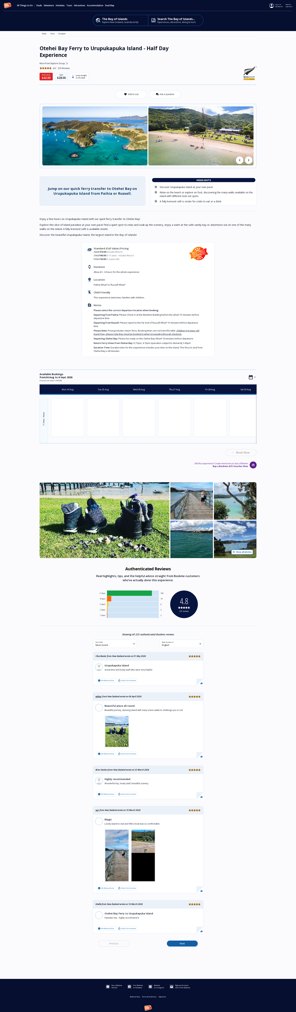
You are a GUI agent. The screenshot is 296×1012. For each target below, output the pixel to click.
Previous (114, 943)
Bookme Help (135, 997)
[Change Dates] (252, 377)
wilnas (98, 696)
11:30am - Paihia (44, 419)
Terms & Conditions (149, 997)
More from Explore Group (54, 63)
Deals (39, 5)
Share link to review (127, 680)
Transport (62, 33)
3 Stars (102, 604)
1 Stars (102, 615)
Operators (162, 997)
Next (182, 943)
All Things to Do (25, 5)
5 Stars (102, 593)
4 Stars (102, 599)
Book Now (243, 452)
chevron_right (249, 160)
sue (97, 810)
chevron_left (240, 160)
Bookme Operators (289, 5)
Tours (52, 33)
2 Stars (102, 610)
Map (112, 5)
